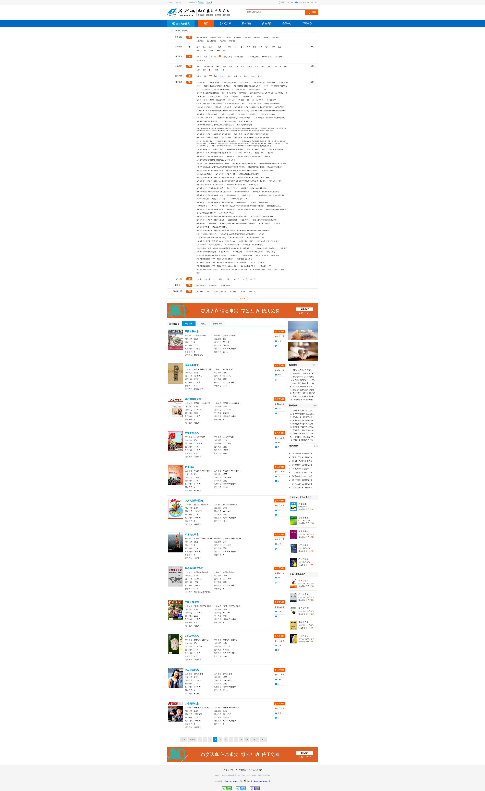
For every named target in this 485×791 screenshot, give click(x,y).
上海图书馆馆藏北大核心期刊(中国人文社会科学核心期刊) (216, 160)
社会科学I (276, 37)
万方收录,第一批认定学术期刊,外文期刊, (265, 192)
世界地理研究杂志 (194, 568)
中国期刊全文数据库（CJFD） (235, 104)
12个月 (245, 279)
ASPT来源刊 (243, 93)
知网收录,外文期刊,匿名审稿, (236, 185)
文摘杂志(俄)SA (218, 149)
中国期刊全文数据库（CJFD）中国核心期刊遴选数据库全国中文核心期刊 (221, 262)
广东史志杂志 (192, 534)
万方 (198, 273)
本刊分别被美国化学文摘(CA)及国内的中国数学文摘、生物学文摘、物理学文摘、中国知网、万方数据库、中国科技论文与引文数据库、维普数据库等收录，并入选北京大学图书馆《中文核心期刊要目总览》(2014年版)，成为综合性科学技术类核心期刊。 (242, 129)
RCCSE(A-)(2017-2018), (228, 121)
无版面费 (200, 291)
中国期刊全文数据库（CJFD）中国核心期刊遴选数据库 (215, 259)
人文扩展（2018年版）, (276, 149)
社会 (260, 47)
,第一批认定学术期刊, (236, 238)
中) (263, 238)
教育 (219, 47)
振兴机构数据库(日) (215, 245)
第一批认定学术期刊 (248, 266)
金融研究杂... (304, 622)
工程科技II (227, 37)
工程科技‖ (257, 37)
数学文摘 (241, 100)
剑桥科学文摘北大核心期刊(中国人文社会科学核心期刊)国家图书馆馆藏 (221, 167)
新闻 (254, 47)
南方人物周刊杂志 (194, 500)
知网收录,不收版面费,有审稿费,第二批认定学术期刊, (237, 234)
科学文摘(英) (231, 93)
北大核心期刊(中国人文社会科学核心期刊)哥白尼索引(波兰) (259, 241)
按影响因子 (217, 324)
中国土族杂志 (192, 602)
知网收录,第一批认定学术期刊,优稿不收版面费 (241, 170)
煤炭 (279, 47)
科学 (248, 47)
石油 (224, 50)
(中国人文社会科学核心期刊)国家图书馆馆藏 (211, 255)
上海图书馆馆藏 (213, 82)
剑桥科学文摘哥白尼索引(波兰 (276, 209)
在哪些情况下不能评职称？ (302, 400)
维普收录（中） (224, 252)
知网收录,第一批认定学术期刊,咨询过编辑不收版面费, (245, 209)
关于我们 (314, 2)
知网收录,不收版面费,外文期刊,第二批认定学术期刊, (214, 192)
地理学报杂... (304, 518)
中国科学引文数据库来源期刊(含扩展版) (217, 86)
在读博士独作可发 (265, 223)
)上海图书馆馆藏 (246, 255)
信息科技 (266, 37)
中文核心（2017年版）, (228, 114)
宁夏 (204, 70)
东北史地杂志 (192, 636)
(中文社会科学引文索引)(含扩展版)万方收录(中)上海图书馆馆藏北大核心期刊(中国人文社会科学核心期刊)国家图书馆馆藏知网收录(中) (241, 111)
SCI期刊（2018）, (248, 195)
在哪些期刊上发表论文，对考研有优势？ (303, 373)
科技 (236, 47)
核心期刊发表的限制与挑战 (302, 377)
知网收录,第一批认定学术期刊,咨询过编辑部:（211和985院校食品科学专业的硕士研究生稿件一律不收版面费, (233, 230)
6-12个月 (208, 279)
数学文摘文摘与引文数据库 (256, 149)
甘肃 (222, 70)
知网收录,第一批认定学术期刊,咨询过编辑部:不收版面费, (215, 177)
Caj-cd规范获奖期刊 (261, 255)
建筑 (210, 47)
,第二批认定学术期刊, (219, 227)
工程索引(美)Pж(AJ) (203, 149)
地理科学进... (304, 545)
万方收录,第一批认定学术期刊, (252, 245)
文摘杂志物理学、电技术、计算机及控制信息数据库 (265, 167)
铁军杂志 (189, 466)
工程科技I (232, 41)
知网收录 (261, 234)
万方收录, (228, 107)
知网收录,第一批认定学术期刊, (207, 114)
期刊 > (179, 31)
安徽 (224, 66)
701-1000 (223, 291)
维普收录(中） (259, 153)
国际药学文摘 (247, 96)
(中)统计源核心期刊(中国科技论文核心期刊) (211, 238)
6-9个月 (236, 279)
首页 (206, 23)
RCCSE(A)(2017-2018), (268, 114)
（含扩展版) (283, 248)
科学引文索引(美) (258, 100)
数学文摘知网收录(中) (242, 192)
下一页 (254, 740)
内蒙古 (249, 66)
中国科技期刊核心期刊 (244, 259)
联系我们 (242, 770)
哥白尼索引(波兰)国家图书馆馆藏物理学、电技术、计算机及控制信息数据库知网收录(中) (226, 163)
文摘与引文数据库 (214, 96)
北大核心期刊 (227, 57)
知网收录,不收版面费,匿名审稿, (207, 121)
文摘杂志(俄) (235, 96)
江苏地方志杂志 (193, 399)
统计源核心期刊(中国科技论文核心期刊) (247, 86)
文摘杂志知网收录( (253, 238)
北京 (269, 66)
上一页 (192, 740)
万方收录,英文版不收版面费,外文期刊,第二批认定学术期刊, (216, 241)
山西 (198, 70)
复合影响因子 (201, 285)
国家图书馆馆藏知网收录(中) (206, 252)
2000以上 (252, 291)
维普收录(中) (283, 82)
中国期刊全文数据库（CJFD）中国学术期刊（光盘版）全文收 (217, 266)
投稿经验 (266, 23)
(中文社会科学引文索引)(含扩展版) (261, 216)
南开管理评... (304, 608)
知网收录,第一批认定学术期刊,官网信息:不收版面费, (251, 134)
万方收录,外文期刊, (275, 181)
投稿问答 (246, 23)
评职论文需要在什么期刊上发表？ (303, 370)
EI (286, 93)
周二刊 (260, 76)
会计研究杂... (304, 594)
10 (247, 740)
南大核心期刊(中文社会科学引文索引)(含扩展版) (266, 93)
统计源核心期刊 (238, 252)
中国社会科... (304, 581)
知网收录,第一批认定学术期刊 (225, 174)
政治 (267, 47)
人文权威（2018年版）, (227, 213)
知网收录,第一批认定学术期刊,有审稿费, (210, 156)
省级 (205, 57)
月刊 (229, 76)
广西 (242, 66)
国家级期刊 (239, 57)
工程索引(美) (201, 96)
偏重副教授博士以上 (274, 206)
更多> (314, 365)
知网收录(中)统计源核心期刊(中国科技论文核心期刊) (237, 223)
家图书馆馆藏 (232, 220)
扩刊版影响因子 (226, 285)
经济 (198, 47)
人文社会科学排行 (297, 574)
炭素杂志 (302, 504)
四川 (210, 70)
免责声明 (259, 770)
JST (264, 89)
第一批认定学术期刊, (232, 245)
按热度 (203, 324)
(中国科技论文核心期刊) (254, 252)
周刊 (205, 76)
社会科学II (237, 37)
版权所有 (250, 770)
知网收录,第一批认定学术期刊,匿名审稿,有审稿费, (233, 118)
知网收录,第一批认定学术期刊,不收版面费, (270, 118)
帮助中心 (307, 23)
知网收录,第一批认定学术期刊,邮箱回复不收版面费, (214, 134)
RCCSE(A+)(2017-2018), (204, 174)
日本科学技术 (201, 245)
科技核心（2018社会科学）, (260, 202)
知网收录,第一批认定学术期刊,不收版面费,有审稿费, (251, 138)
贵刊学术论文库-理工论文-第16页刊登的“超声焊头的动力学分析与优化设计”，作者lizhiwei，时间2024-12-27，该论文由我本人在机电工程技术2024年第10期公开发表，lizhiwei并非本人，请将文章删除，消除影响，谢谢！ (303, 411)
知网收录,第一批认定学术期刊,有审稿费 (210, 170)
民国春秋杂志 (192, 331)
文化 (204, 47)
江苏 (256, 66)
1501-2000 (242, 291)
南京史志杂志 (192, 669)
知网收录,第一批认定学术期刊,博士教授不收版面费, (244, 156)
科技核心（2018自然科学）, (248, 114)
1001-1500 (233, 291)
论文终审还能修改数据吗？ (302, 386)
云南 (285, 66)
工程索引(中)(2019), (266, 170)
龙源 (282, 269)
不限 (189, 37)
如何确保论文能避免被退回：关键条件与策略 (303, 390)
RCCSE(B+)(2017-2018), (204, 107)
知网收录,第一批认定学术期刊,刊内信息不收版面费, (214, 138)
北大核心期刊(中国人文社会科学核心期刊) (236, 82)
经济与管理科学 (202, 37)
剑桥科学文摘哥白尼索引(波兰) (207, 234)
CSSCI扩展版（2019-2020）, (240, 199)
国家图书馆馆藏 (258, 82)
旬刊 (235, 76)
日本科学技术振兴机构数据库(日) (208, 93)
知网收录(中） (254, 185)
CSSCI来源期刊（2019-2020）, (207, 206)
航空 (205, 50)
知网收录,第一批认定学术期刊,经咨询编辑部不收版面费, (253, 107)
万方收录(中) (201, 82)
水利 (218, 50)
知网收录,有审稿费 (203, 227)
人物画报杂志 (192, 703)
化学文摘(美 (201, 223)
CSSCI (266, 86)
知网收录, (267, 156)
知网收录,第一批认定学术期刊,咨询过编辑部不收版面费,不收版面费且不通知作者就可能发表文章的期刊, (231, 181)
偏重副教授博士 (242, 202)
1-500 (207, 291)
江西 (216, 70)
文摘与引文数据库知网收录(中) (265, 248)
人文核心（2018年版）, (219, 199)
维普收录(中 (275, 255)
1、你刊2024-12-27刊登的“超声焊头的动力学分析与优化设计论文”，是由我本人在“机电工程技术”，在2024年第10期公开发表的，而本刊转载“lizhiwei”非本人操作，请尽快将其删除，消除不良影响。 (303, 437)
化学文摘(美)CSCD (233, 195)
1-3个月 (199, 279)
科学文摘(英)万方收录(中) (235, 149)
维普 (275, 269)
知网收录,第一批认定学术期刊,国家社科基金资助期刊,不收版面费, (242, 206)
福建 (230, 66)
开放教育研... (304, 636)
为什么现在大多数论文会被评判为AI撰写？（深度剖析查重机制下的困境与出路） (303, 396)
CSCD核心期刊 (267, 57)
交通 (211, 50)
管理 (273, 47)
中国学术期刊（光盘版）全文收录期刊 (209, 104)
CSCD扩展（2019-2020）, (243, 153)
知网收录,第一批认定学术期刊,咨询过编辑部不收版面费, (215, 202)
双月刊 (222, 76)
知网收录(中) (271, 82)
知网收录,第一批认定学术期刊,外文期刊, (254, 188)
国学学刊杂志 (192, 365)
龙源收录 (252, 262)
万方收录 (277, 223)
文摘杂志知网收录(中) (244, 125)
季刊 (215, 76)
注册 (209, 2)
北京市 (199, 66)
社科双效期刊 (271, 100)
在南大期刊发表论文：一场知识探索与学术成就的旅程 (303, 383)
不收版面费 (262, 266)
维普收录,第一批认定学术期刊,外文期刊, (210, 195)
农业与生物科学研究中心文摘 (223, 89)
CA (198, 89)
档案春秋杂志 (192, 433)
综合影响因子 (213, 285)
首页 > (173, 31)
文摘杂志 (258, 96)
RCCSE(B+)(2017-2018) (257, 269)
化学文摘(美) (206, 89)
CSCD (199, 86)
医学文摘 (231, 100)
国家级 (199, 57)
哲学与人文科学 (215, 37)
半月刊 (199, 76)
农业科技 (223, 41)
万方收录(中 (233, 255)
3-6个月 (220, 279)
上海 (236, 66)
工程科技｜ (200, 41)
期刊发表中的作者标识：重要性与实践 (303, 380)
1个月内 (228, 279)
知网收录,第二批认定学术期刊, (249, 174)
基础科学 (248, 37)
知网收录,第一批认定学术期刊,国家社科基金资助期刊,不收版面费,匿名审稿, (222, 216)
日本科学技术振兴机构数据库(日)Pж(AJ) (272, 163)
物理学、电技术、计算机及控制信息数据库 (211, 100)
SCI (248, 100)
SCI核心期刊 (201, 60)
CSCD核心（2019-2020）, (205, 118)
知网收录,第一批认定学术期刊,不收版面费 (211, 220)
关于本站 (226, 770)
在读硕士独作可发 (203, 199)
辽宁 (275, 66)
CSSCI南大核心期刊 (252, 57)
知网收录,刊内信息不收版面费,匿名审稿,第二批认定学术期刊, (217, 188)
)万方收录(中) (212, 223)
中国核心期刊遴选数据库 (272, 104)
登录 (201, 2)
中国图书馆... (304, 531)
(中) (270, 266)
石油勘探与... (304, 559)
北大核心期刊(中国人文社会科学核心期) (270, 195)
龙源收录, (271, 153)
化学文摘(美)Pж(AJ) (245, 121)
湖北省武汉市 (208, 66)
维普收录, (218, 107)
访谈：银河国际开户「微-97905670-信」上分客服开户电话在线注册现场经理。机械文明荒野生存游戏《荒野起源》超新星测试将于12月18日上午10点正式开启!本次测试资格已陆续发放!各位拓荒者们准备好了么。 (303, 440)
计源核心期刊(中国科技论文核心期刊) (264, 220)
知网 (269, 269)
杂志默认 (188, 324)
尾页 (263, 740)
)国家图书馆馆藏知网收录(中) (206, 213)
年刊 (252, 76)
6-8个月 (252, 279)
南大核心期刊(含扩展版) (279, 86)
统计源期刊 (279, 57)
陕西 (218, 66)
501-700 (214, 291)
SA (223, 93)
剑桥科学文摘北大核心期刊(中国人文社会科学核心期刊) (215, 125)
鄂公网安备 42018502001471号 (258, 781)
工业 (242, 47)
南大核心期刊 (279, 107)
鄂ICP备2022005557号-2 (234, 781)
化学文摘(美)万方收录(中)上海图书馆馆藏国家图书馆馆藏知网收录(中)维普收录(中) (224, 248)
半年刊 (246, 76)
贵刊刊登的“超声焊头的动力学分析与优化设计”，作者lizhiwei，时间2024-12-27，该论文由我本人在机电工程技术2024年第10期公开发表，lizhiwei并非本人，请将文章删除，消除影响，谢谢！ (303, 420)
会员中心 (287, 23)
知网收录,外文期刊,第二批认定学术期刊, (210, 185)
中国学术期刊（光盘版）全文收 (207, 269)
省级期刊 (213, 57)
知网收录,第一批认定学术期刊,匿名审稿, (210, 209)
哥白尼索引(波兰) (254, 89)
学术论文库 (225, 23)
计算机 (199, 50)
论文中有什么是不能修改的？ (303, 393)
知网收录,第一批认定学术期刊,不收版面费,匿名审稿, (214, 153)
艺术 (229, 47)
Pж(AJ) (226, 96)
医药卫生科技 (211, 41)
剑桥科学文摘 (241, 89)
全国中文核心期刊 (255, 104)
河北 (262, 66)
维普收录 (261, 262)
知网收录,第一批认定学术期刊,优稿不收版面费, (253, 177)
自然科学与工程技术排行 (300, 497)
